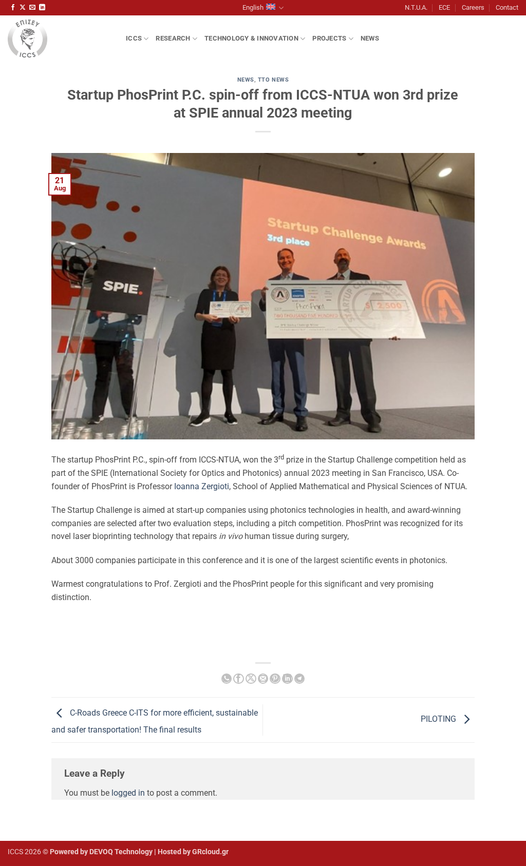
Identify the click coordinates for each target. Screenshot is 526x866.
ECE (444, 7)
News (370, 38)
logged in (128, 793)
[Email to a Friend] (263, 678)
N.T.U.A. (416, 7)
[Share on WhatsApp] (226, 678)
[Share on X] (251, 678)
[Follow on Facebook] (13, 7)
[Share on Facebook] (238, 678)
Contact (507, 7)
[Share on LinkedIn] (287, 678)
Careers (473, 7)
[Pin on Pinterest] (275, 678)
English (253, 7)
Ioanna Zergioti (201, 486)
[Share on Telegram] (299, 678)
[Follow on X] (23, 7)
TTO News (273, 79)
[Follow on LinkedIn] (42, 7)
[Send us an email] (32, 7)
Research (173, 38)
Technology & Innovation (251, 38)
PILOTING (439, 719)
